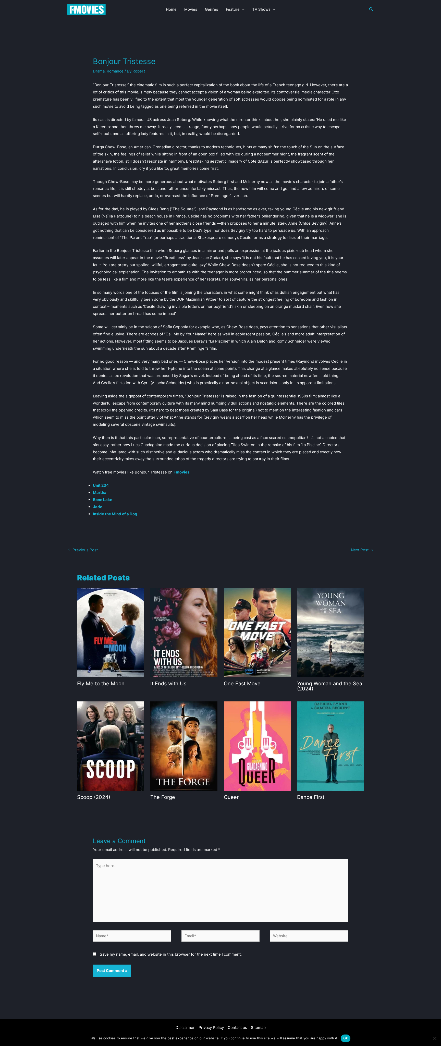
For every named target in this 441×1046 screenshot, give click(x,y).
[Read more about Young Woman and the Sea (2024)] (330, 632)
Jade (97, 506)
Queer (231, 797)
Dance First (310, 797)
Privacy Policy (211, 1027)
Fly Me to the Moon (101, 683)
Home (171, 9)
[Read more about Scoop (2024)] (110, 745)
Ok (345, 1038)
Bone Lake (102, 499)
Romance (115, 71)
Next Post (362, 550)
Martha (99, 492)
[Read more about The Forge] (183, 745)
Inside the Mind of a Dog (115, 514)
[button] (242, 9)
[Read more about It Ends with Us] (183, 632)
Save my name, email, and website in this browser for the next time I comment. (171, 954)
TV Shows (261, 9)
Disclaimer (185, 1027)
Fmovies (181, 472)
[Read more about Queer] (257, 745)
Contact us (237, 1027)
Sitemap (258, 1027)
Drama (99, 71)
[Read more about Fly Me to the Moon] (110, 632)
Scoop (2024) (93, 797)
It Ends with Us (168, 683)
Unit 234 (101, 485)
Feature (233, 9)
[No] (434, 1038)
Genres (211, 9)
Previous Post (83, 550)
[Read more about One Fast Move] (257, 632)
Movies (190, 9)
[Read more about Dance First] (330, 745)
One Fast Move (242, 683)
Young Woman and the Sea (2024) (329, 686)
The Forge (162, 797)
